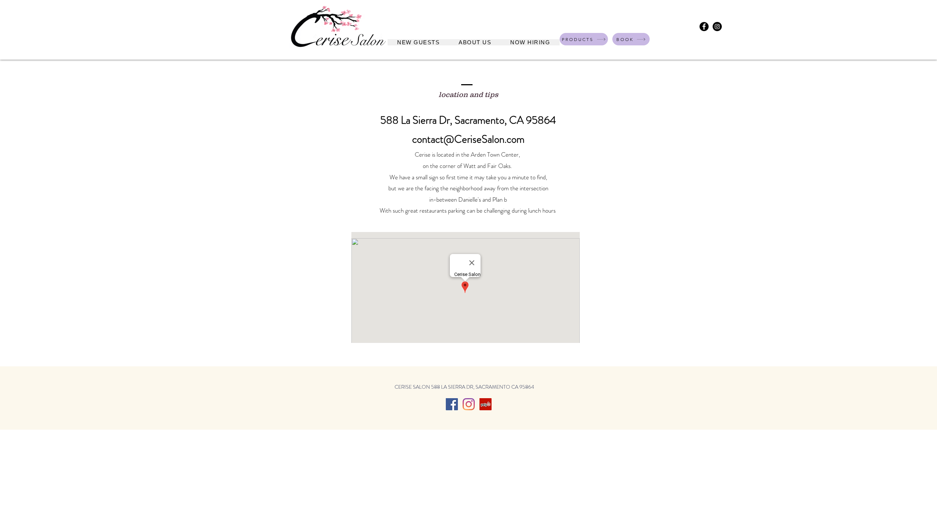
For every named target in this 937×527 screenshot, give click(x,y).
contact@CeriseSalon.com (468, 139)
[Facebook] (452, 404)
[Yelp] (485, 404)
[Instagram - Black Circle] (717, 26)
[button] (475, 42)
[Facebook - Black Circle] (704, 26)
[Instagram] (469, 404)
